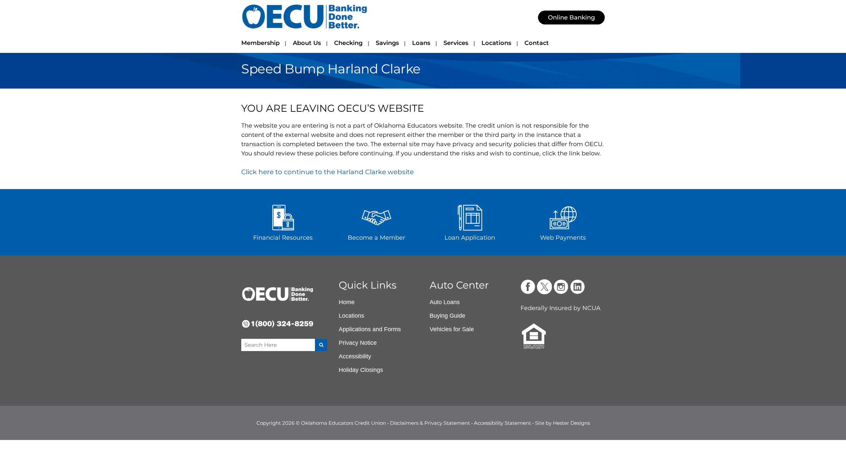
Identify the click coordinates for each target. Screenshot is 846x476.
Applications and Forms (370, 329)
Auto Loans (445, 302)
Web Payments (563, 237)
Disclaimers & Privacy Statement (430, 423)
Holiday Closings (361, 370)
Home (347, 302)
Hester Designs (571, 423)
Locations (351, 315)
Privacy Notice (358, 342)
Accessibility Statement (502, 423)
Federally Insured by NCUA (560, 308)
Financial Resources (283, 237)
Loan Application (469, 237)
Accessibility (355, 356)
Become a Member (376, 237)
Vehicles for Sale (452, 329)
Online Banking (571, 17)
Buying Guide (447, 315)
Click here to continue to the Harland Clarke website (327, 172)
